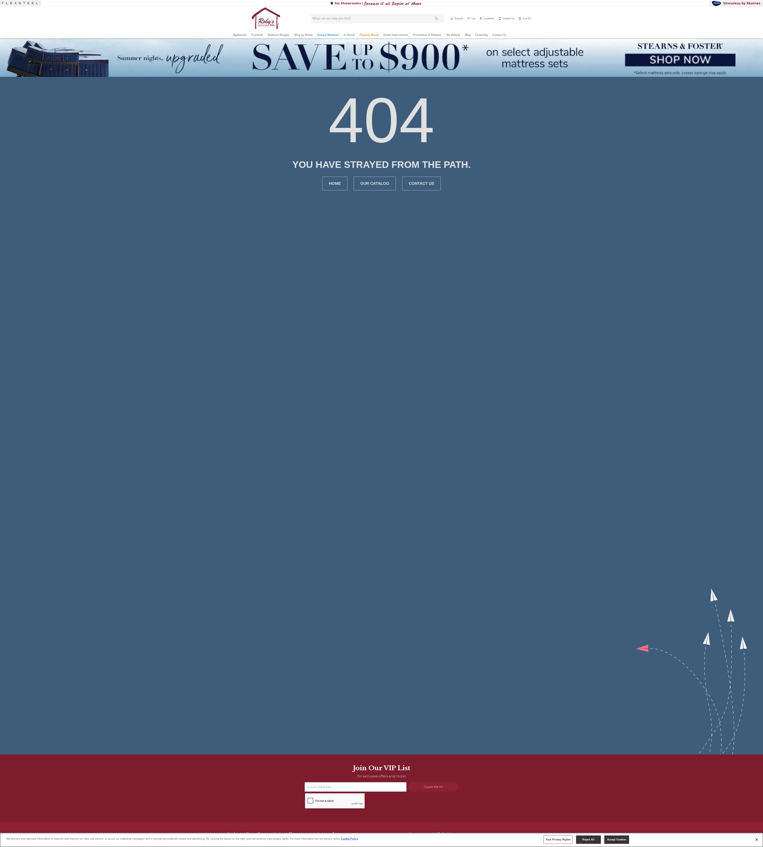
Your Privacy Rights (558, 839)
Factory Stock (369, 34)
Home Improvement (395, 34)
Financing (481, 34)
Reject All (588, 839)
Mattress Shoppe (278, 34)
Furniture (257, 34)
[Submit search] (436, 18)
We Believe (453, 34)
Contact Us (499, 34)
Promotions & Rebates (427, 34)
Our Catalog (374, 183)
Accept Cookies (616, 839)
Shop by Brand (303, 34)
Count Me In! (433, 787)
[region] (381, 840)
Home (335, 183)
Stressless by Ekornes (741, 3)
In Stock (349, 34)
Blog (468, 34)
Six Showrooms (348, 3)
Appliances (240, 34)
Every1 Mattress (328, 34)
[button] (451, 18)
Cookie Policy (349, 838)
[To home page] (266, 18)
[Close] (756, 839)
